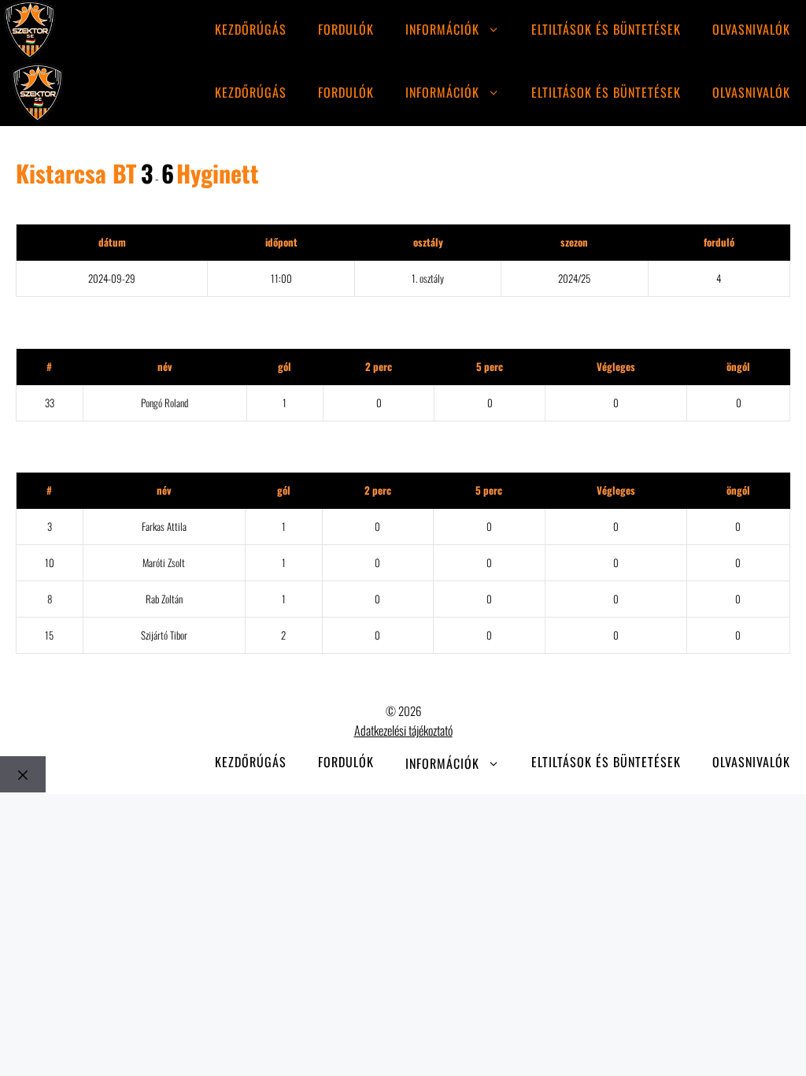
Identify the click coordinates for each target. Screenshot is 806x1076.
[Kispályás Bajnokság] (29, 32)
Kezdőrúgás (251, 29)
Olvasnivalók (751, 29)
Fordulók (346, 29)
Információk (442, 29)
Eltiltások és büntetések (606, 29)
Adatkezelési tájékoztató (403, 730)
